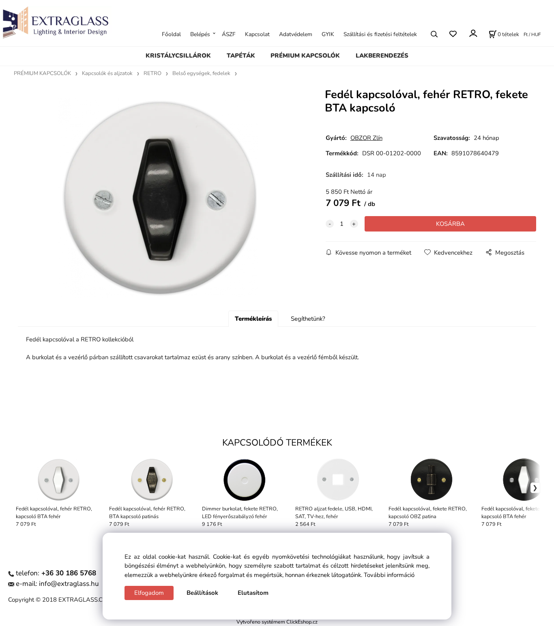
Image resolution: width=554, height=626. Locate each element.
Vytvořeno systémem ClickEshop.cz (277, 621)
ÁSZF (229, 34)
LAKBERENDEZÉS (382, 55)
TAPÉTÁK (241, 55)
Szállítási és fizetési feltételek (380, 34)
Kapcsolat (257, 34)
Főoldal (171, 34)
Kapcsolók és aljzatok (107, 73)
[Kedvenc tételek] (453, 34)
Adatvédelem (295, 34)
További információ (389, 575)
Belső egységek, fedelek (201, 73)
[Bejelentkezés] (472, 33)
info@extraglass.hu (69, 583)
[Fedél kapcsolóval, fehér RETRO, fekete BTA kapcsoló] (158, 198)
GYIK (328, 34)
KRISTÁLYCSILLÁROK (178, 55)
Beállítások (202, 593)
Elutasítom (253, 593)
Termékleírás (253, 319)
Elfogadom (149, 593)
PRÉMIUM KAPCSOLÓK (305, 55)
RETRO (152, 73)
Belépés (200, 34)
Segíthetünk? (308, 319)
